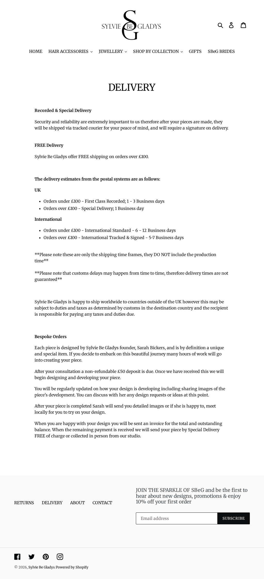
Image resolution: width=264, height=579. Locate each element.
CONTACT (102, 502)
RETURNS (24, 502)
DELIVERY (52, 502)
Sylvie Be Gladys (41, 567)
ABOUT (77, 502)
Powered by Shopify (72, 567)
